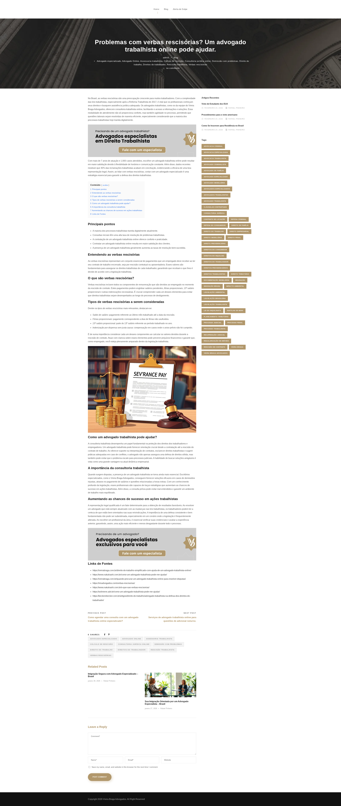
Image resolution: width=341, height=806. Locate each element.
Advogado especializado (109, 61)
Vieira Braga (237, 347)
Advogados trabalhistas (216, 195)
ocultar (105, 185)
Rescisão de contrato (214, 347)
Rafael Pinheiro (109, 681)
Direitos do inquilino (214, 256)
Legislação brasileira (215, 298)
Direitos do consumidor (215, 249)
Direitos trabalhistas (214, 274)
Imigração (240, 280)
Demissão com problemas (225, 61)
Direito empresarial (239, 231)
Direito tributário (240, 274)
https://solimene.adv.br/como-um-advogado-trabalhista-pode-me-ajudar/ (126, 592)
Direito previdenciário (215, 243)
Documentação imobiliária (216, 280)
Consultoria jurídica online (198, 61)
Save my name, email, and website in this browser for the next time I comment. (125, 767)
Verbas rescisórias (198, 64)
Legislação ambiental (214, 292)
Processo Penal (235, 322)
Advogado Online (130, 61)
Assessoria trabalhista (151, 61)
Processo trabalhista (215, 329)
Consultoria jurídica (214, 213)
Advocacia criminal (213, 146)
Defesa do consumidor (215, 225)
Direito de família (240, 225)
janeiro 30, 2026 (94, 681)
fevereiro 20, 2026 (213, 108)
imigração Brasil (212, 286)
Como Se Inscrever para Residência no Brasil (223, 126)
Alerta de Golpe (180, 9)
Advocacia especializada (216, 152)
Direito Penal (234, 237)
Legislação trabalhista (215, 304)
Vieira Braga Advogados (216, 353)
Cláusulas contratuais (215, 207)
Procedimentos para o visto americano (219, 115)
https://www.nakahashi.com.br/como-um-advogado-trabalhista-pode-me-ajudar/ (130, 575)
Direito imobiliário (213, 237)
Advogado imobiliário (214, 183)
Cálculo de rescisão (174, 61)
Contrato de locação (214, 219)
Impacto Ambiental (235, 286)
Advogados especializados (217, 189)
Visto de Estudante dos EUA (215, 104)
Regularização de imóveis (216, 341)
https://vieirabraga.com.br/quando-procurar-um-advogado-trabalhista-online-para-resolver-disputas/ (139, 579)
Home (156, 9)
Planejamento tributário (216, 316)
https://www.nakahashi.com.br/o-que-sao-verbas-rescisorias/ (121, 587)
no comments (173, 68)
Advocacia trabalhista (215, 158)
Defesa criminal (238, 219)
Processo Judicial (213, 322)
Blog (166, 9)
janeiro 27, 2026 (151, 708)
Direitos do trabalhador (154, 64)
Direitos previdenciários (216, 268)
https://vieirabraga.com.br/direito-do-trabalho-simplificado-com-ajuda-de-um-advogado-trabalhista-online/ (142, 570)
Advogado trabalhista (215, 201)
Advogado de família (214, 170)
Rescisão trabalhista (177, 64)
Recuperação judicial (214, 335)
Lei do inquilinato (212, 310)
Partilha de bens (235, 310)
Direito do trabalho (101, 650)
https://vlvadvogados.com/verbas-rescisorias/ (114, 583)
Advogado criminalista (215, 164)
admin (166, 57)
